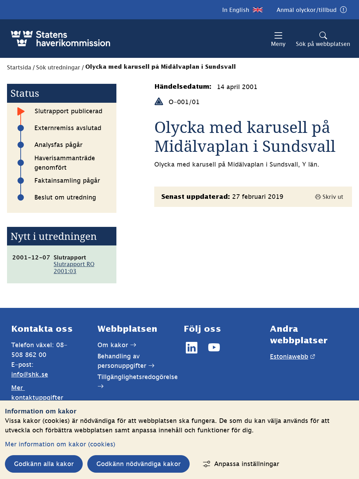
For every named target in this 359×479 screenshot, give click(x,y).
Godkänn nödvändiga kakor (138, 463)
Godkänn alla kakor (44, 463)
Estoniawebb (292, 356)
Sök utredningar (58, 67)
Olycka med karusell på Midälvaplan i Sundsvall (160, 67)
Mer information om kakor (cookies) (60, 444)
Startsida (19, 67)
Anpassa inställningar (246, 463)
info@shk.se (29, 374)
